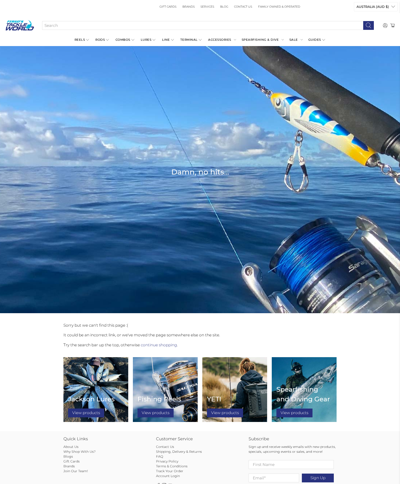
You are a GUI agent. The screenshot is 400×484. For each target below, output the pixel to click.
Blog (224, 6)
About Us (70, 447)
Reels (80, 39)
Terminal (189, 39)
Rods (100, 39)
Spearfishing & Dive (260, 39)
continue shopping (159, 345)
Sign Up (317, 477)
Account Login (168, 476)
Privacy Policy (167, 461)
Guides (314, 39)
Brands (188, 6)
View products (86, 412)
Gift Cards (167, 6)
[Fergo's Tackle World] (19, 25)
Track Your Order (169, 471)
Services (207, 6)
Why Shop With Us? (79, 452)
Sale (293, 39)
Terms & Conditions (172, 466)
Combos (123, 39)
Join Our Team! (75, 471)
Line (166, 39)
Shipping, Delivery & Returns (179, 452)
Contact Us (243, 6)
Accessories (219, 39)
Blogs (68, 456)
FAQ (159, 456)
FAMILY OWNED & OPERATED (279, 6)
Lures (146, 39)
